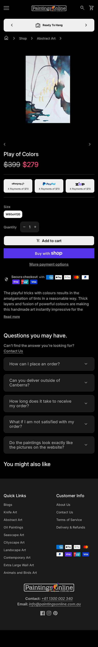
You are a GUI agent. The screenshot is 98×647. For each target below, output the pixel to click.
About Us (63, 505)
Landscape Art (15, 550)
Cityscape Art (14, 542)
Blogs (8, 505)
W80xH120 (13, 214)
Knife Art (10, 512)
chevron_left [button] (12, 25)
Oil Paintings (13, 527)
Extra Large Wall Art (19, 565)
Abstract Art (46, 38)
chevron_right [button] (86, 25)
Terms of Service (69, 520)
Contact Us (13, 351)
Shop (23, 38)
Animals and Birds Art (20, 572)
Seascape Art (14, 535)
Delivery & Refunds (70, 527)
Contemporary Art (17, 557)
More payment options (49, 264)
